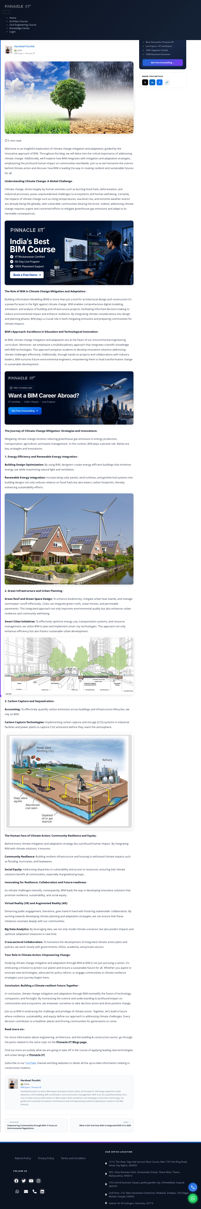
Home (12, 17)
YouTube (31, 1063)
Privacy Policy (46, 1158)
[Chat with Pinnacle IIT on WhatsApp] (192, 1198)
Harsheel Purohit (24, 46)
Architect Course (18, 21)
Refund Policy (23, 1158)
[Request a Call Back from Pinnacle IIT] (192, 1187)
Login (12, 31)
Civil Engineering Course (22, 24)
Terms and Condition (73, 1158)
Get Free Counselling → (162, 62)
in (152, 82)
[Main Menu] (6, 12)
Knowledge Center (19, 28)
